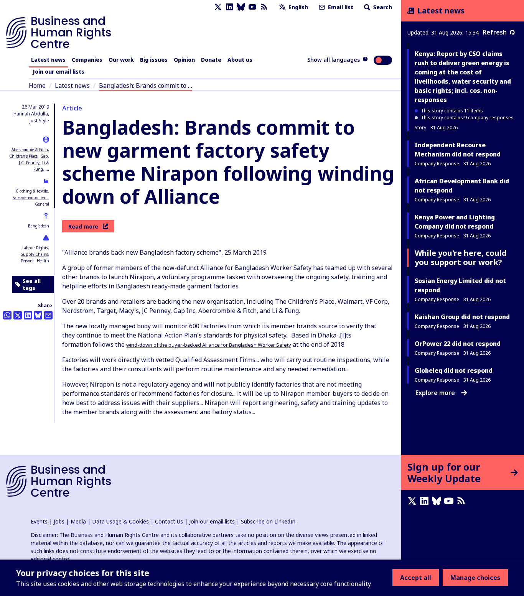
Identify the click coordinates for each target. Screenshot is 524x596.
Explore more (435, 393)
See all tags (32, 284)
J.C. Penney (29, 162)
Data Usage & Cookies (120, 521)
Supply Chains (34, 254)
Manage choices (475, 577)
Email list (339, 7)
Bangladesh (38, 226)
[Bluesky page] (241, 7)
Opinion (184, 59)
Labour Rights (35, 247)
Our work (121, 59)
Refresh (495, 32)
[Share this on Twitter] (17, 315)
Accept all (415, 577)
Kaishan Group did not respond (462, 317)
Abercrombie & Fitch (30, 149)
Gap (44, 156)
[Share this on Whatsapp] (7, 315)
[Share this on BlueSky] (38, 315)
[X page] (217, 7)
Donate (211, 59)
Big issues (154, 59)
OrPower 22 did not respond (458, 343)
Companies (87, 59)
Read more (83, 226)
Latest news (48, 59)
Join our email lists (58, 71)
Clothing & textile (32, 191)
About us (239, 59)
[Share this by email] (48, 315)
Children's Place (23, 156)
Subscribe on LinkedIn (268, 521)
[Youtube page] (252, 7)
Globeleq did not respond (454, 370)
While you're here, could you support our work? (461, 257)
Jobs (59, 521)
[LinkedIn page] (229, 7)
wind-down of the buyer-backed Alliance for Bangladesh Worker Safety (208, 344)
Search (382, 7)
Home (37, 85)
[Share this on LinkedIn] (28, 315)
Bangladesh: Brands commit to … (145, 85)
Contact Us (169, 521)
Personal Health (35, 260)
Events (39, 521)
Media (78, 521)
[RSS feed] (264, 7)
